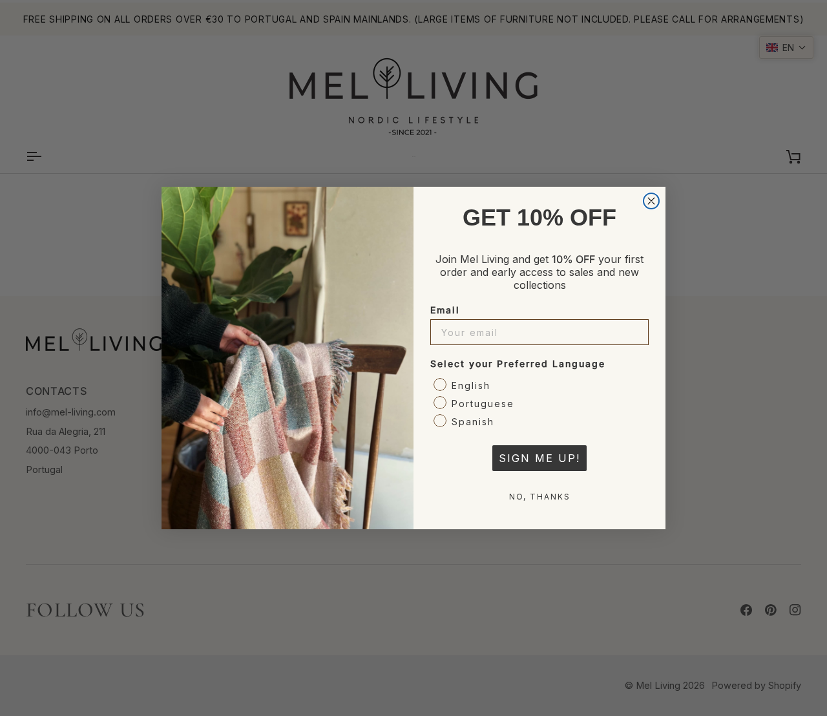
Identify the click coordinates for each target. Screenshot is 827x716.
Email (445, 309)
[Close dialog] (651, 201)
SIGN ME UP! (539, 458)
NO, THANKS (540, 496)
